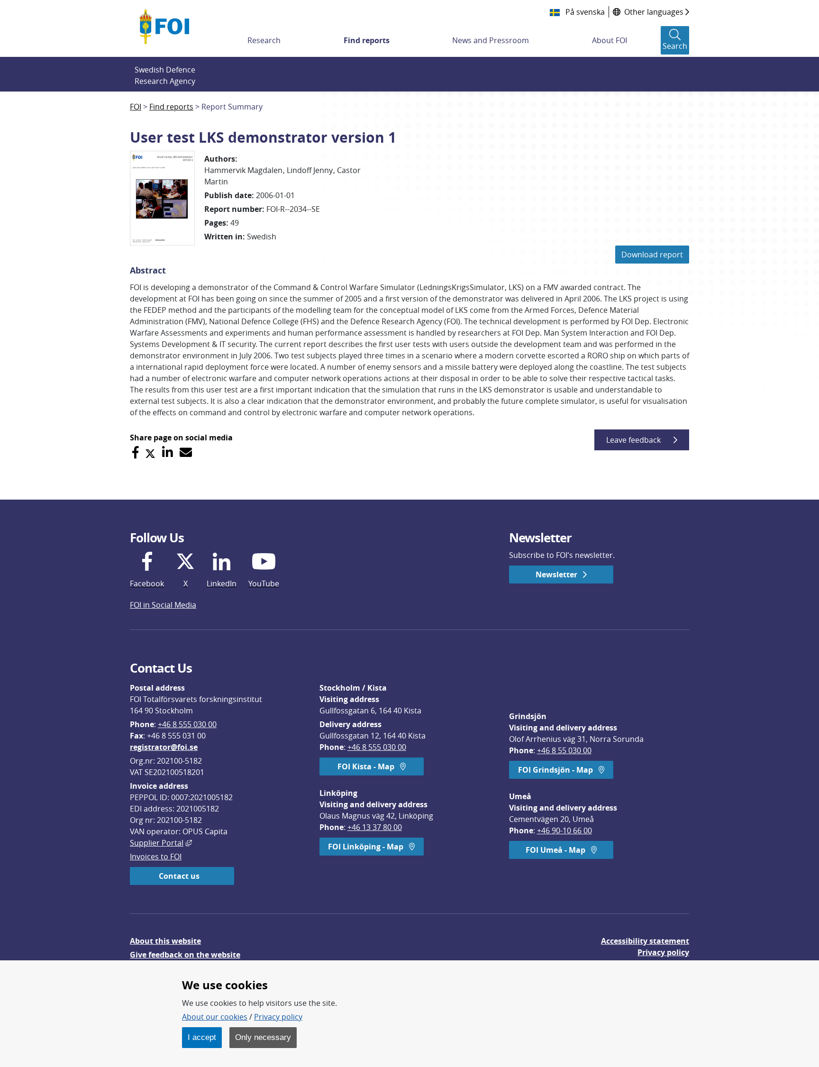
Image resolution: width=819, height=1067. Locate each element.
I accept (202, 1037)
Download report (652, 254)
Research (264, 40)
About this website (165, 941)
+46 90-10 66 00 (564, 830)
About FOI (609, 40)
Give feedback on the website (185, 954)
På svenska (584, 12)
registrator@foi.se (164, 747)
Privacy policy (663, 952)
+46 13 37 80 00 (374, 827)
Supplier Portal (161, 843)
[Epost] (186, 452)
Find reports (367, 40)
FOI (135, 106)
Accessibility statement (645, 941)
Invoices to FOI (156, 856)
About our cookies (214, 1017)
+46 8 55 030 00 (564, 750)
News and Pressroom (490, 40)
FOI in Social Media (163, 605)
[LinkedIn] (167, 452)
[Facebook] (135, 452)
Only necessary (263, 1037)
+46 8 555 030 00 (187, 724)
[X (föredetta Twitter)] (150, 452)
